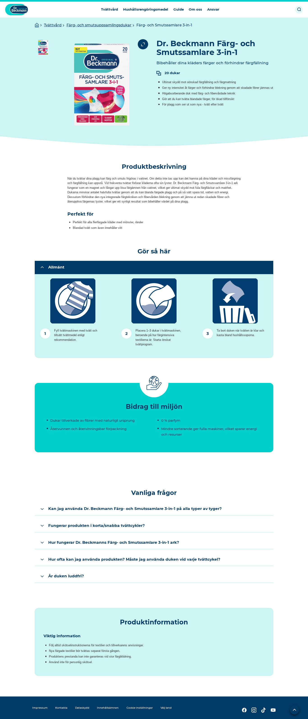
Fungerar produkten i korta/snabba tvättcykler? (96, 525)
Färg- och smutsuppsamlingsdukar (99, 25)
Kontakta (61, 707)
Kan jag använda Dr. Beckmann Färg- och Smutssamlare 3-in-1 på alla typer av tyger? (135, 508)
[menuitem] (110, 9)
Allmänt (56, 267)
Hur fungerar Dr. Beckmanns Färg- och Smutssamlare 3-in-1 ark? (113, 542)
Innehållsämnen (108, 707)
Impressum (40, 707)
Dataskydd (82, 707)
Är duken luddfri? (66, 575)
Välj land (166, 707)
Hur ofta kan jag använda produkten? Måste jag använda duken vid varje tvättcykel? (134, 559)
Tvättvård (53, 25)
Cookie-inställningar (139, 707)
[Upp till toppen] (294, 709)
